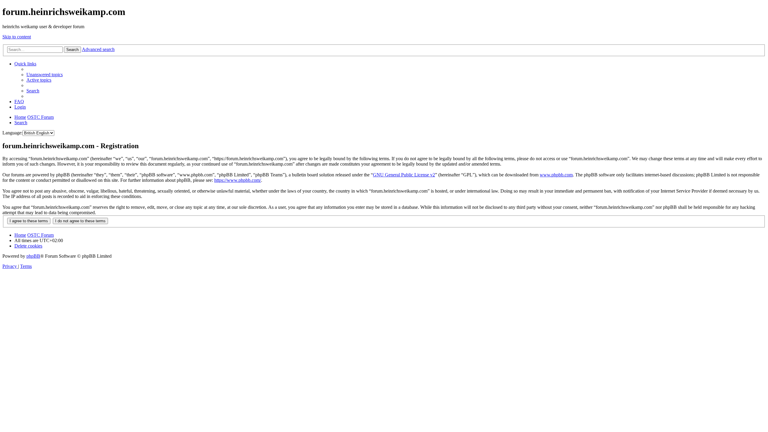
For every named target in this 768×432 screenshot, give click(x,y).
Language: (12, 132)
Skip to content (16, 36)
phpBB (33, 256)
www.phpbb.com (556, 174)
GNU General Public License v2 (404, 174)
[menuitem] (44, 74)
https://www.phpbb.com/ (237, 180)
